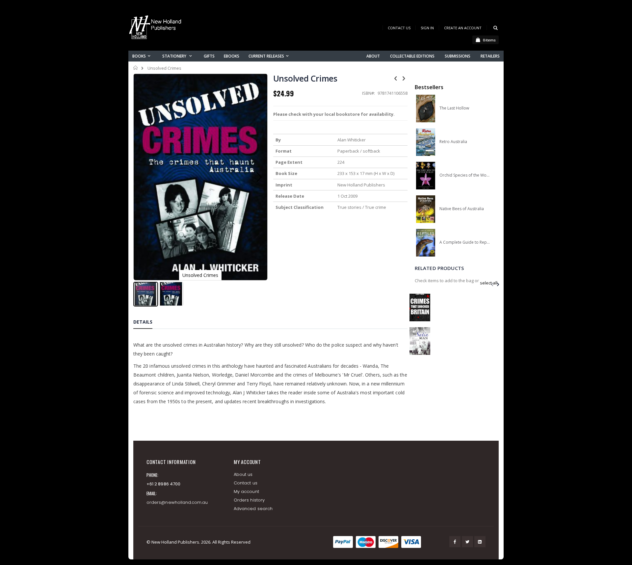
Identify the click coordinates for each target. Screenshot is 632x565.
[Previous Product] (395, 78)
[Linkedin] (480, 541)
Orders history (249, 500)
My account (246, 491)
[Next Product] (404, 78)
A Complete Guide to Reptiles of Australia (464, 242)
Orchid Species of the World (464, 175)
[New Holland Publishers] (156, 28)
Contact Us (399, 27)
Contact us (245, 483)
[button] (259, 87)
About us (243, 474)
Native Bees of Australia (461, 208)
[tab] (147, 323)
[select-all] (488, 283)
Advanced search (253, 508)
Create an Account (463, 27)
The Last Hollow (454, 108)
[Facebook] (455, 541)
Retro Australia (453, 141)
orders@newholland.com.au (177, 502)
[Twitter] (467, 541)
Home (135, 68)
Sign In (427, 27)
